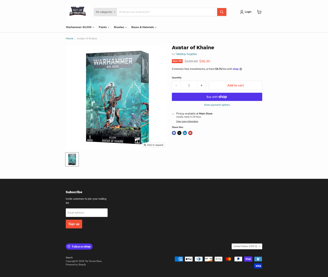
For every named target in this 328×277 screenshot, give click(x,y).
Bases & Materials (143, 27)
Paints (103, 27)
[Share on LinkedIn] (185, 133)
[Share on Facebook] (174, 133)
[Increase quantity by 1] (201, 85)
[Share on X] (179, 133)
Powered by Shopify (76, 264)
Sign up (74, 224)
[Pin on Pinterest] (190, 133)
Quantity (176, 77)
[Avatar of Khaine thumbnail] (72, 159)
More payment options (217, 105)
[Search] (221, 12)
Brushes (119, 27)
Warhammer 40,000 (79, 27)
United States (245, 246)
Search (69, 257)
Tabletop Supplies (186, 54)
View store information (187, 121)
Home (69, 38)
